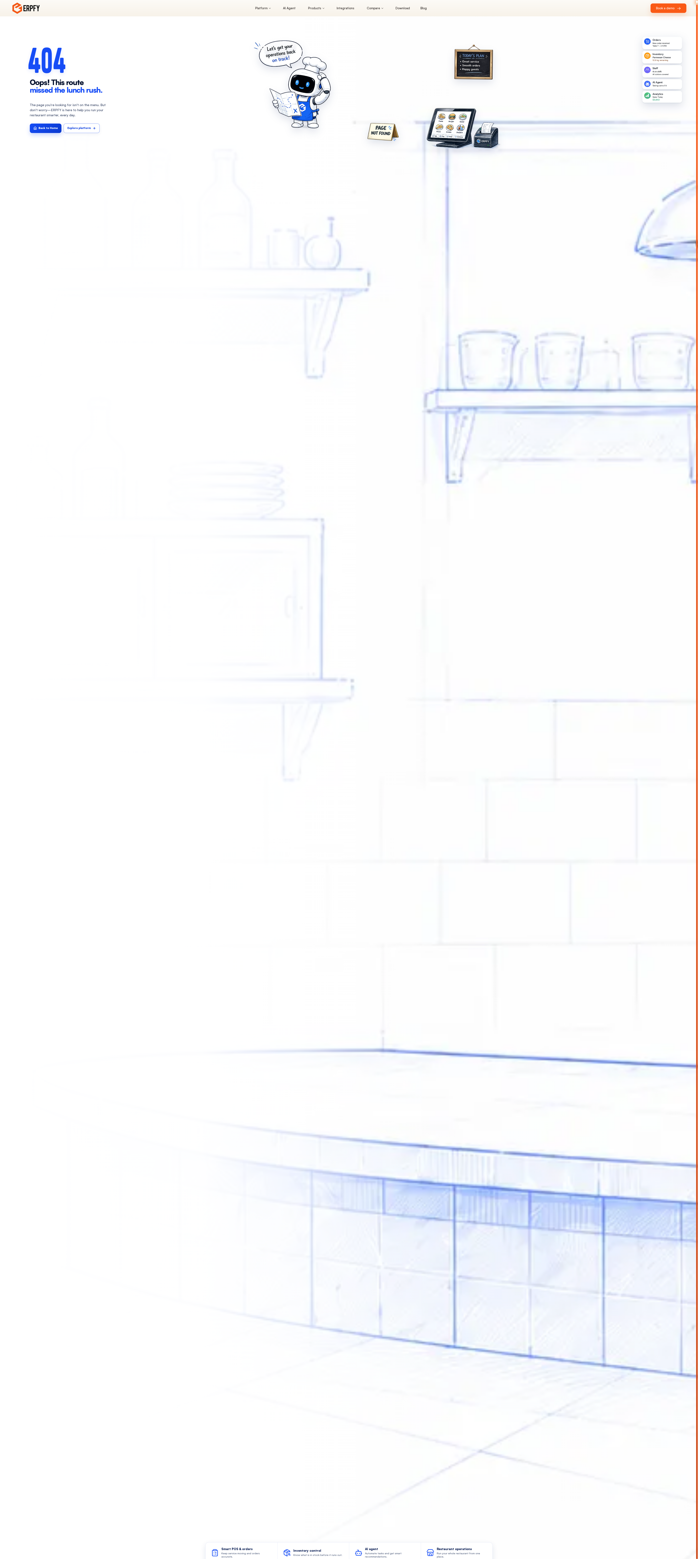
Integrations (345, 8)
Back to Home (48, 128)
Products (314, 8)
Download (403, 8)
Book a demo (668, 8)
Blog (423, 8)
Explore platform (79, 128)
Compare (373, 8)
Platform (261, 8)
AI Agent (289, 8)
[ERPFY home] (31, 8)
